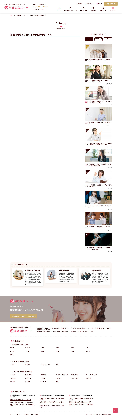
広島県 (72, 347)
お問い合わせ (90, 3)
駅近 (57, 381)
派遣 (57, 364)
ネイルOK (43, 381)
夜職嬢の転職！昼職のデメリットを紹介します (21, 402)
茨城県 (57, 351)
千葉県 (27, 351)
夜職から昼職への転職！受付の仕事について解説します (52, 406)
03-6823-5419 (41, 7)
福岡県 (72, 351)
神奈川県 (27, 347)
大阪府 (42, 347)
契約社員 (27, 364)
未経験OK (13, 378)
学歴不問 (42, 378)
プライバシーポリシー (15, 414)
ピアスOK (13, 374)
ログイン (100, 3)
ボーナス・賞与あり (91, 374)
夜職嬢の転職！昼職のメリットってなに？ (20, 399)
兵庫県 (57, 347)
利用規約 (26, 414)
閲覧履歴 (80, 3)
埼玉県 (42, 351)
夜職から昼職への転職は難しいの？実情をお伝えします (22, 405)
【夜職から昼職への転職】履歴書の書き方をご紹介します (81, 399)
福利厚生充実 (74, 378)
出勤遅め (27, 381)
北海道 (12, 351)
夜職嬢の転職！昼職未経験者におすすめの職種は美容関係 (52, 399)
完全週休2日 (43, 374)
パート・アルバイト (45, 364)
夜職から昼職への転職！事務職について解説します (52, 402)
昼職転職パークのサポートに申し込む (23, 316)
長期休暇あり (74, 374)
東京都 (12, 347)
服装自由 (88, 378)
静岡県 (12, 354)
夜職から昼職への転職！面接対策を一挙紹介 (80, 402)
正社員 (12, 364)
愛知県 (88, 351)
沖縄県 (88, 347)
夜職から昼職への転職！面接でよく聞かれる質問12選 (81, 405)
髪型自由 (12, 381)
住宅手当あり (29, 374)
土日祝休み (59, 378)
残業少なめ (28, 378)
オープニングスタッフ (62, 374)
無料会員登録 (111, 3)
